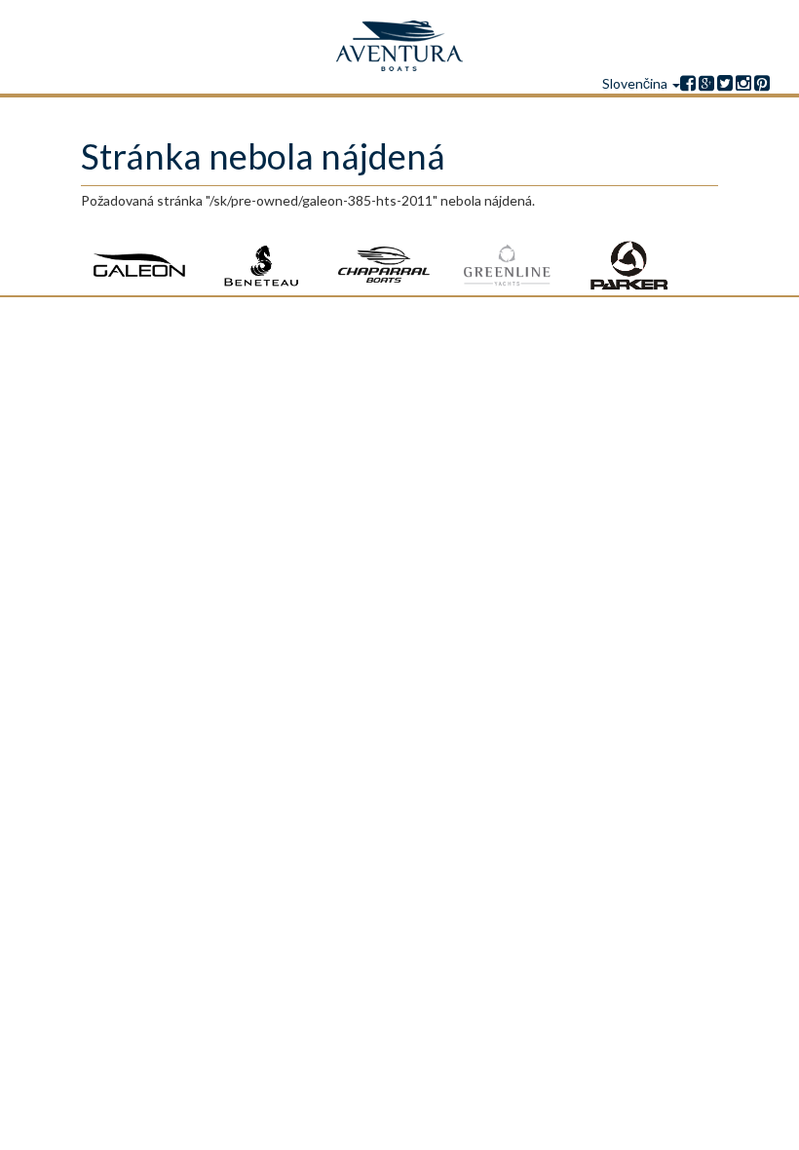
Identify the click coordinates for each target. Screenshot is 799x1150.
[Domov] (399, 46)
